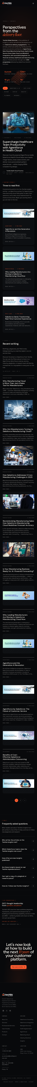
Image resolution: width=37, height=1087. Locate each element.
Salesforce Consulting (26, 1019)
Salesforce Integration (27, 1022)
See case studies (17, 967)
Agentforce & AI (15, 88)
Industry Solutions (25, 1038)
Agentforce (23, 1032)
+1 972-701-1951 (6, 1051)
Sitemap (31, 1082)
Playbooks (7, 95)
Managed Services (25, 1025)
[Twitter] (7, 1011)
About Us (4, 1019)
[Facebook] (10, 1011)
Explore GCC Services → (9, 921)
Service (15, 91)
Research (16, 95)
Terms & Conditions (21, 1082)
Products (4, 1032)
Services (4, 1022)
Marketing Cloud (25, 1035)
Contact (4, 1035)
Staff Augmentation (26, 1028)
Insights (22, 1041)
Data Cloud (27, 88)
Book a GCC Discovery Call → (11, 924)
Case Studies (6, 1028)
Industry (23, 91)
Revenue (6, 91)
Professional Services (8, 1025)
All (5, 88)
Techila (5, 21)
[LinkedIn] (3, 1011)
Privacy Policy (8, 1082)
